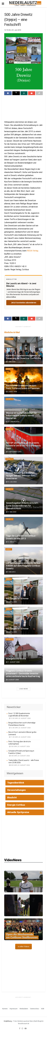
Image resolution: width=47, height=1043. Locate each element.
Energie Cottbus (16, 804)
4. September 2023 (14, 452)
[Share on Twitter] (16, 93)
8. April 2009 (12, 602)
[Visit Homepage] (25, 3)
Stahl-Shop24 (38, 1021)
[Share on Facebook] (8, 93)
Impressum (13, 1009)
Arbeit (8, 549)
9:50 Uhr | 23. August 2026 (20, 746)
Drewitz (9, 339)
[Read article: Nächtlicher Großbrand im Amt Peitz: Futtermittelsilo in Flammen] (23, 380)
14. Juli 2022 (12, 482)
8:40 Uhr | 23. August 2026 (20, 756)
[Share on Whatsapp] (23, 93)
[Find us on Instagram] (22, 1028)
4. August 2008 (13, 680)
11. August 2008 (13, 662)
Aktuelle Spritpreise (18, 812)
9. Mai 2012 (11, 572)
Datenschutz (34, 1009)
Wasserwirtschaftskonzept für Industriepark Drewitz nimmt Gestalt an (21, 416)
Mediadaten (24, 1009)
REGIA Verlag (32, 251)
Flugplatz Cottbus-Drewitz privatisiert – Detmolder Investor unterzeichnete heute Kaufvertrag (23, 674)
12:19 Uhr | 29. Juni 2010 (12, 30)
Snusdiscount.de (23, 1023)
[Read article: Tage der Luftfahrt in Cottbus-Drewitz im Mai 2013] (23, 530)
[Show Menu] (3, 3)
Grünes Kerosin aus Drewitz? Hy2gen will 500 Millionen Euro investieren (21, 476)
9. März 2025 (12, 391)
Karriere (4, 1009)
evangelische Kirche (16, 659)
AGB (42, 1009)
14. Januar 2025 (13, 422)
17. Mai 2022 (11, 512)
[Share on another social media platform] (39, 93)
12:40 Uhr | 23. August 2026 (20, 728)
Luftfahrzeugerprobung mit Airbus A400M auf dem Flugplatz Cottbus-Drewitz (23, 566)
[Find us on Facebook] (19, 1028)
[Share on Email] (31, 93)
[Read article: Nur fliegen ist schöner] (23, 591)
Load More (23, 689)
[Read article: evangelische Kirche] (23, 651)
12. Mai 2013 (11, 542)
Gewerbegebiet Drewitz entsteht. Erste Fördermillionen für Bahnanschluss (22, 506)
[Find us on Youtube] (26, 1028)
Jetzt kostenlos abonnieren (23, 302)
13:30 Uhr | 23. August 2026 (20, 718)
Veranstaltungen (16, 790)
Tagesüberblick (15, 782)
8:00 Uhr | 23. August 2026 (20, 765)
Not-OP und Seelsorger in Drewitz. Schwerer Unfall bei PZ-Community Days (23, 446)
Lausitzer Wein (28, 1021)
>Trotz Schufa (17, 1021)
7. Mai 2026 (11, 362)
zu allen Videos (23, 947)
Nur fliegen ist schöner (17, 598)
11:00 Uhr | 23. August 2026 (20, 737)
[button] (23, 881)
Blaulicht (12, 797)
